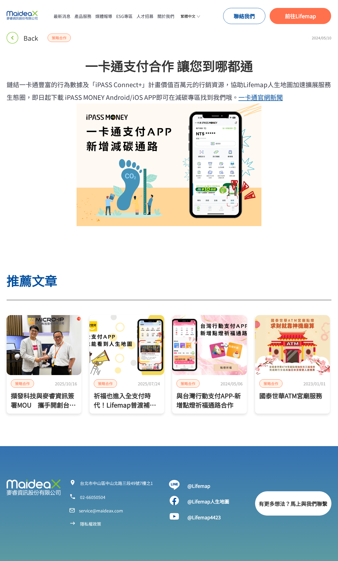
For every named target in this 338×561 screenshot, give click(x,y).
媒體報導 (103, 16)
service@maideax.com (101, 510)
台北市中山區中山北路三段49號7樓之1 (116, 483)
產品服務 (82, 16)
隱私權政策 (90, 524)
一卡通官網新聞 (260, 97)
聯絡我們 (244, 16)
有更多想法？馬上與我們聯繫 (293, 503)
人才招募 (145, 16)
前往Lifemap (300, 16)
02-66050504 (92, 497)
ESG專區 (124, 16)
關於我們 (165, 16)
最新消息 (62, 16)
